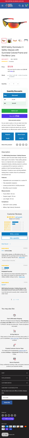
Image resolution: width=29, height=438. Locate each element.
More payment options (14, 120)
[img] (5, 248)
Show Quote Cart (21, 136)
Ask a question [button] (14, 238)
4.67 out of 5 (18, 217)
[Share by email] (26, 145)
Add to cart (14, 111)
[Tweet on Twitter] (23, 145)
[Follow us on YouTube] (9, 415)
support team (22, 350)
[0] (26, 6)
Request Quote (7, 136)
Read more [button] (22, 257)
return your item (14, 338)
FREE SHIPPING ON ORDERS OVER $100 (14, 1)
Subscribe (7, 402)
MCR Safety (5, 59)
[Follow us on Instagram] (6, 415)
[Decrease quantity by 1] (9, 84)
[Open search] (20, 5)
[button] (7, 222)
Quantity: (4, 83)
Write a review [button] (14, 234)
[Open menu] (2, 5)
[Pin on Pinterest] (20, 145)
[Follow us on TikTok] (12, 415)
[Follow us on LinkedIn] (15, 415)
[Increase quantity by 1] (18, 84)
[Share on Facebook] (17, 145)
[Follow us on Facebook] (3, 415)
